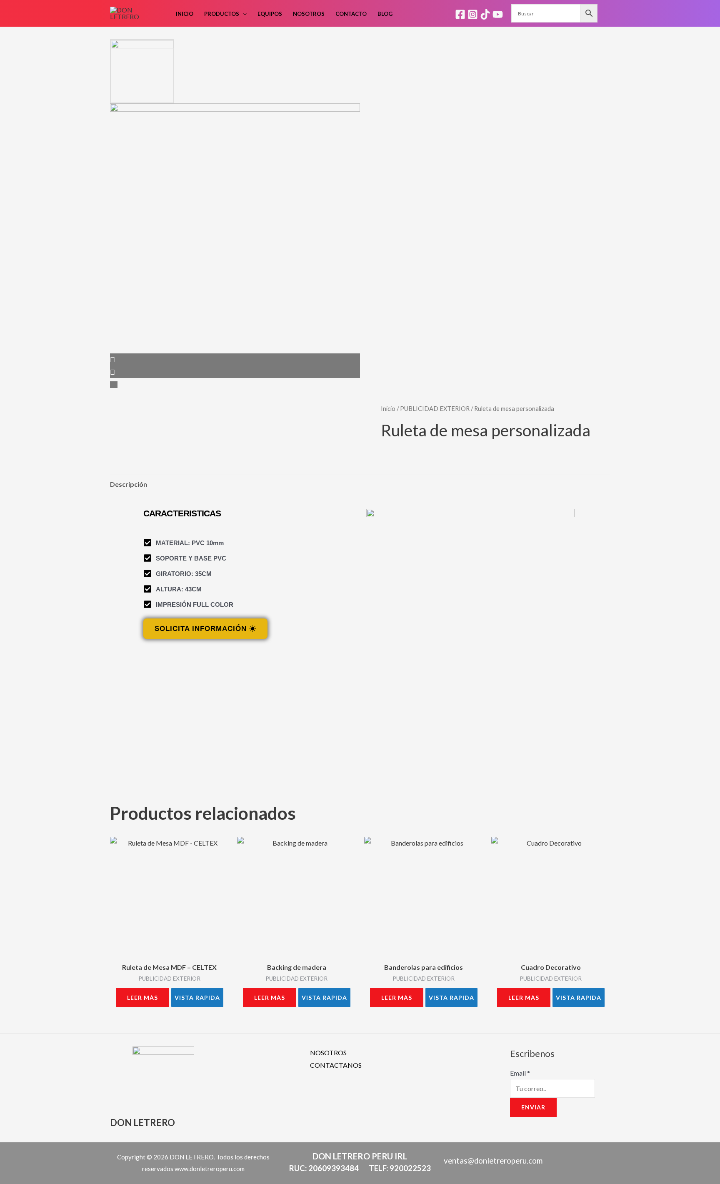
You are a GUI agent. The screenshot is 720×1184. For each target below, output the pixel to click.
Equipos (270, 13)
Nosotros (309, 13)
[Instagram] (473, 14)
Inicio (184, 13)
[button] (243, 13)
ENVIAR (533, 1107)
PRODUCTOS (221, 13)
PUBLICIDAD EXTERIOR (435, 408)
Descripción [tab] (128, 484)
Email (520, 1073)
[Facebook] (460, 14)
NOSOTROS (328, 1052)
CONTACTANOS (336, 1065)
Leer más (142, 997)
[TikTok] (485, 14)
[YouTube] (497, 14)
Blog (385, 13)
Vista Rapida (197, 997)
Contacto (351, 13)
